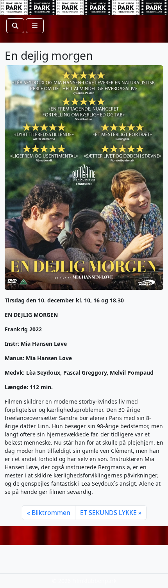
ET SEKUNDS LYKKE (108, 512)
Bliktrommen (51, 512)
